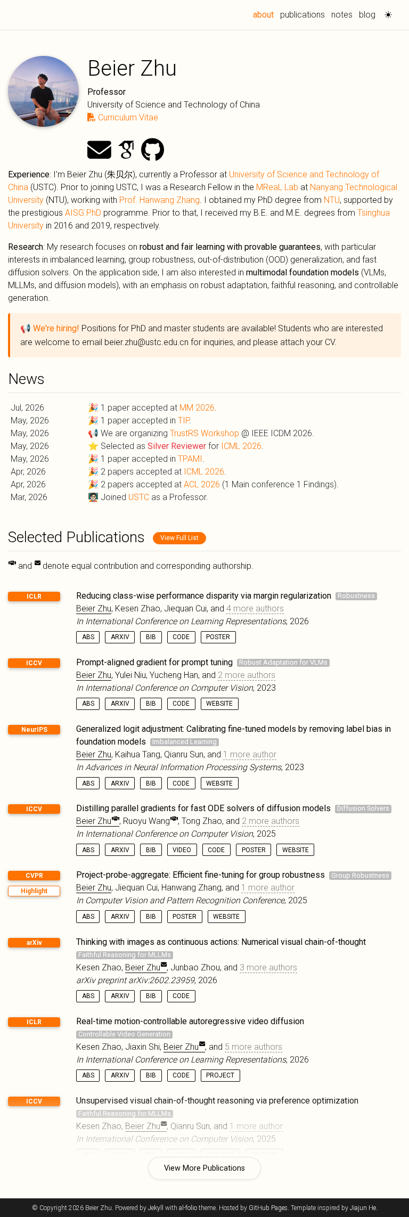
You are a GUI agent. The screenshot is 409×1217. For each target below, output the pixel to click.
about (265, 14)
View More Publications (204, 1168)
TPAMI (190, 459)
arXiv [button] (120, 637)
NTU (332, 200)
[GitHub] (152, 150)
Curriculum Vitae (127, 117)
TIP (183, 420)
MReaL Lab (277, 187)
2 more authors (246, 675)
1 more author (249, 754)
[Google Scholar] (126, 150)
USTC (138, 497)
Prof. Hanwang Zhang (159, 200)
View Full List (179, 538)
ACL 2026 (202, 484)
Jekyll (155, 1208)
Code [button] (181, 637)
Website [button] (219, 703)
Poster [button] (218, 637)
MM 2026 (197, 408)
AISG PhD (83, 213)
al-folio (188, 1208)
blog (367, 15)
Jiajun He (363, 1208)
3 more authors (268, 967)
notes (342, 15)
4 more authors (255, 608)
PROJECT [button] (220, 1075)
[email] (99, 150)
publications (302, 15)
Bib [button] (151, 637)
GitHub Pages (268, 1208)
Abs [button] (88, 637)
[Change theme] (385, 11)
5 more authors (253, 1047)
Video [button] (182, 850)
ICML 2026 (241, 446)
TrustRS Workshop (204, 433)
